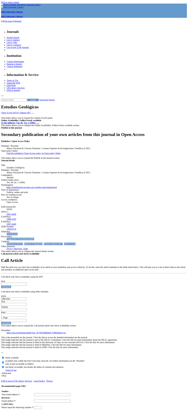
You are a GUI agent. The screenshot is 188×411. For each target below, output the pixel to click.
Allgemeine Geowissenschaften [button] (20, 239)
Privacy (49, 381)
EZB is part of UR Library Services (16, 381)
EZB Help (11, 85)
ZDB (25, 249)
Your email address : (11, 394)
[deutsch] (17, 21)
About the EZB (13, 83)
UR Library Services (16, 88)
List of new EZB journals (18, 47)
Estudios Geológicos (20, 106)
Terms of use (11, 370)
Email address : (9, 401)
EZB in (13, 90)
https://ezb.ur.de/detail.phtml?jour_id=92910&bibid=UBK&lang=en (36, 333)
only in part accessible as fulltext (19, 364)
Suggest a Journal (14, 64)
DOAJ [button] (16, 113)
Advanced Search (47, 100)
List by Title (12, 42)
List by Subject (13, 40)
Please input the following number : (17, 407)
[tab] (94, 120)
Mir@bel (18, 249)
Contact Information (15, 61)
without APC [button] (25, 113)
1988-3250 (11, 219)
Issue (3, 312)
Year (3, 301)
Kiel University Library (12, 12)
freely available (12, 358)
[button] (21, 120)
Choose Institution (14, 66)
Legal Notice (39, 381)
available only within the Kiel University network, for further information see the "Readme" (45, 361)
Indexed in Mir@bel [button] (33, 244)
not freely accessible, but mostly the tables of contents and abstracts (34, 367)
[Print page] (7, 21)
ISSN (3, 296)
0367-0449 (11, 214)
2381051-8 (11, 229)
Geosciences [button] (12, 234)
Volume (4, 307)
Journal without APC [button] (53, 244)
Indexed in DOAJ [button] (15, 244)
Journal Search (13, 37)
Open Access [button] (7, 113)
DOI (3, 281)
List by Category (14, 45)
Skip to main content (10, 2)
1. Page (4, 317)
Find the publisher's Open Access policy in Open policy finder (34, 153)
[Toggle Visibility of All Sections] (32, 113)
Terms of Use (12, 80)
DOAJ (10, 249)
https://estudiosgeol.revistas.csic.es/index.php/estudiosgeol (32, 187)
